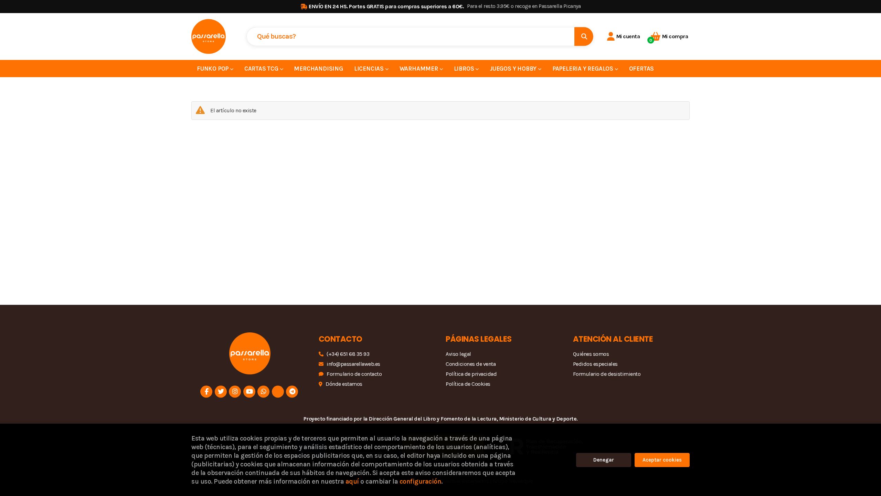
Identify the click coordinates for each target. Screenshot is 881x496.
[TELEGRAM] (292, 391)
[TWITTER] (221, 391)
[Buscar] (583, 36)
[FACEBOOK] (206, 391)
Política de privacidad (471, 374)
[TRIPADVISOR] (278, 391)
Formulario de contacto (354, 374)
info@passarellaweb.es (353, 364)
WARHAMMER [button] (419, 68)
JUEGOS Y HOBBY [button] (514, 68)
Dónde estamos (344, 384)
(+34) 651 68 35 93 (348, 354)
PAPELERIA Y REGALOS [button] (583, 68)
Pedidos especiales (595, 364)
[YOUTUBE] (249, 391)
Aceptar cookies (662, 460)
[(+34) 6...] (263, 391)
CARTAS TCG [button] (262, 68)
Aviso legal (458, 354)
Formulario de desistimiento (607, 374)
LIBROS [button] (465, 68)
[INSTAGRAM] (235, 391)
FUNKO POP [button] (213, 68)
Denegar (603, 460)
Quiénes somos (591, 354)
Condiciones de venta (471, 364)
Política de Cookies (468, 384)
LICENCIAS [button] (369, 68)
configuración (421, 481)
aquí (352, 481)
